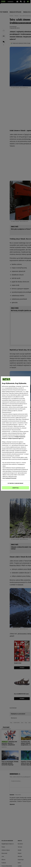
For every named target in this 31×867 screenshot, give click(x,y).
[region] (15, 433)
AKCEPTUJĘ (15, 487)
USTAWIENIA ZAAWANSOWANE (15, 483)
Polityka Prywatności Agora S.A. (16, 438)
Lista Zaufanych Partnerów (9, 478)
